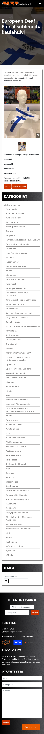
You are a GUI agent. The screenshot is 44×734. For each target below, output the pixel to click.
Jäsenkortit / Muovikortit (17, 279)
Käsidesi (9, 348)
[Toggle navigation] (39, 3)
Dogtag (9, 231)
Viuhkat (9, 537)
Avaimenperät (12, 222)
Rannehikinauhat (13, 455)
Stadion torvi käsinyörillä (17, 499)
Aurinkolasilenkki (13, 218)
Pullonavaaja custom (15, 438)
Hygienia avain (12, 262)
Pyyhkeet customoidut (16, 446)
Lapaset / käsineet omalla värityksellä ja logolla (18, 358)
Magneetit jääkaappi (15, 373)
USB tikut (10, 555)
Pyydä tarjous (31, 727)
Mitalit (8, 391)
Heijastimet (11, 249)
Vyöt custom (11, 542)
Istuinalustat (11, 275)
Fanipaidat (10, 235)
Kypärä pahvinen (13, 339)
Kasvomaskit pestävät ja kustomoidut (17, 294)
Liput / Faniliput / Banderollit (19, 369)
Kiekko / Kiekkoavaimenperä (19, 313)
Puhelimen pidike (13, 424)
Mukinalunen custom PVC (17, 400)
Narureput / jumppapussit (18, 404)
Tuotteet (14, 72)
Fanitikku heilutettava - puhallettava (23, 240)
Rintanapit (10, 473)
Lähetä (35, 612)
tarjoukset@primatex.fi (13, 632)
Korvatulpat (11, 331)
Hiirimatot (10, 257)
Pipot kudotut (12, 420)
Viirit (8, 533)
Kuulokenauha (12, 335)
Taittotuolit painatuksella (17, 491)
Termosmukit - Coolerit (16, 495)
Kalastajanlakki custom (16, 288)
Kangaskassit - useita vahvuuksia (21, 300)
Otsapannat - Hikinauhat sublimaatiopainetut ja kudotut (20, 409)
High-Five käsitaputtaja (16, 253)
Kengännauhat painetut (17, 317)
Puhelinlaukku (12, 429)
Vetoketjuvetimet (14, 524)
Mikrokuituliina (12, 386)
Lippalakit (10, 364)
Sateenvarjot (12, 482)
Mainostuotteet (26, 72)
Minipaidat (10, 382)
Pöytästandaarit (13, 451)
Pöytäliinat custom (14, 442)
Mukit (8, 395)
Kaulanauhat (12, 309)
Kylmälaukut (11, 344)
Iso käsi (9, 271)
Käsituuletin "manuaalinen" (18, 353)
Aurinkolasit (11, 209)
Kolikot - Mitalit (13, 322)
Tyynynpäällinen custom (17, 513)
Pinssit (9, 416)
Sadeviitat (10, 477)
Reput (8, 468)
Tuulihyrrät (11, 508)
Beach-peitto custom (15, 227)
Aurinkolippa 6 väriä (15, 213)
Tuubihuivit (11, 504)
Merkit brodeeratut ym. (16, 378)
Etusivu (7, 72)
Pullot (8, 433)
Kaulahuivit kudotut (11, 75)
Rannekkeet (11, 460)
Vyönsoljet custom (14, 546)
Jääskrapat (11, 284)
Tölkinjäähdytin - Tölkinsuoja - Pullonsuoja (19, 518)
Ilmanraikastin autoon (16, 266)
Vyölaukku (10, 551)
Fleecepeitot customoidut (18, 244)
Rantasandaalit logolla (16, 464)
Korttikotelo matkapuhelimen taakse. (23, 326)
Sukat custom (12, 486)
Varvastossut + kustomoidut (18, 529)
